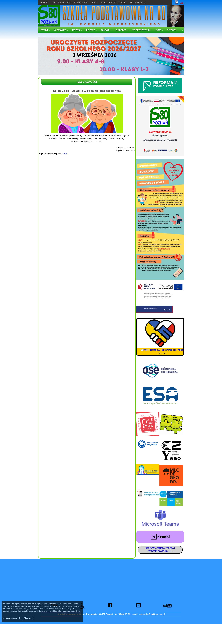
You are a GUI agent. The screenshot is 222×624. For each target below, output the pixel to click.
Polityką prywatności (13, 618)
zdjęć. (65, 153)
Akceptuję (28, 618)
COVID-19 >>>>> (165, 551)
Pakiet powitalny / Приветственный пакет (163, 350)
